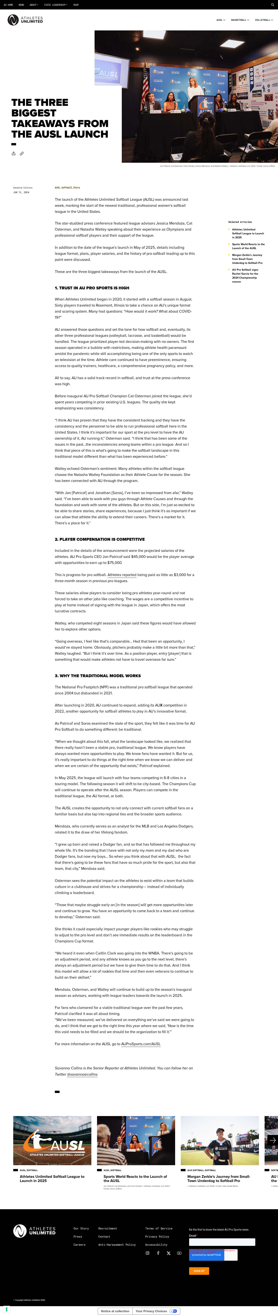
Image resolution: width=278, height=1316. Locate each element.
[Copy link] (21, 153)
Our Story (81, 1228)
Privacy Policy (157, 1236)
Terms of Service (158, 1228)
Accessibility (156, 1244)
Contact (104, 1236)
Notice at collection (115, 1311)
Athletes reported (122, 574)
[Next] (264, 1140)
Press (78, 1236)
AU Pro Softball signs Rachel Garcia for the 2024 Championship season (245, 275)
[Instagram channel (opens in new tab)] (147, 1253)
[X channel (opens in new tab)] (169, 1253)
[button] (272, 4)
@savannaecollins (82, 1074)
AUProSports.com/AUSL (141, 1043)
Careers (79, 1244)
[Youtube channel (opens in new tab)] (179, 1253)
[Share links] (13, 153)
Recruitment (107, 1228)
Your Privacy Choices (151, 1311)
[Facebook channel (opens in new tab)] (158, 1253)
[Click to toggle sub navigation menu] (224, 19)
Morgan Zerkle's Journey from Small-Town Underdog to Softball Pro (247, 259)
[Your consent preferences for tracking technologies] (6, 1309)
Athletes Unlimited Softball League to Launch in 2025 (248, 233)
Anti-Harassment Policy (117, 1244)
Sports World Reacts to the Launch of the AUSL (248, 246)
